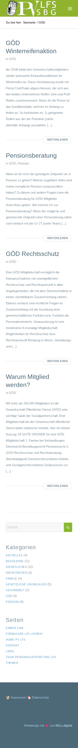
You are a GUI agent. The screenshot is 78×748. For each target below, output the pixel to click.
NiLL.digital (64, 725)
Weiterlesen (57, 139)
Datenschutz (40, 697)
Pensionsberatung (31, 155)
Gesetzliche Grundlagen (26, 584)
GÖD (12, 59)
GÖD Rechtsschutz (32, 253)
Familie (11, 578)
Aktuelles (14, 555)
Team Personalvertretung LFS (31, 657)
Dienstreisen (16, 572)
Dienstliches (16, 567)
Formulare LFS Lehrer (24, 633)
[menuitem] (70, 8)
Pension (23, 163)
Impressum (18, 697)
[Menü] (70, 8)
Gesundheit (15, 590)
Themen (12, 662)
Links (10, 651)
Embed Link (15, 628)
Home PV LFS (16, 639)
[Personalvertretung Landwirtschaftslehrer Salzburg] (32, 8)
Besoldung (15, 561)
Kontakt (12, 645)
